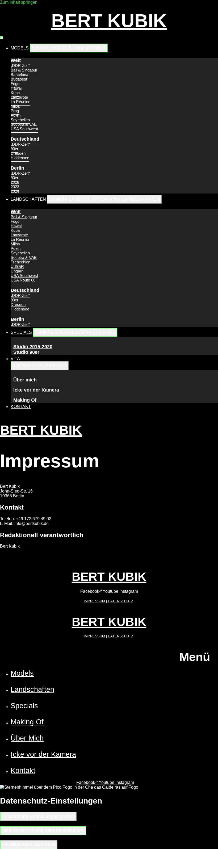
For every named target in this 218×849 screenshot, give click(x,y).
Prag (15, 110)
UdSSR (17, 266)
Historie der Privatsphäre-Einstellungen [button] (43, 830)
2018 (15, 182)
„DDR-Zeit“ (20, 65)
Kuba (15, 92)
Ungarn (17, 271)
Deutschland (25, 139)
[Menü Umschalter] (1, 37)
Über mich (25, 380)
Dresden (18, 153)
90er (14, 148)
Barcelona (19, 74)
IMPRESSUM (94, 601)
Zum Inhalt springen (18, 2)
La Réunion (20, 101)
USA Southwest (24, 129)
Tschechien (20, 262)
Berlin (17, 168)
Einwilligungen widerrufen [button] (29, 844)
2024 (15, 191)
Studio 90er (26, 352)
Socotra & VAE (24, 124)
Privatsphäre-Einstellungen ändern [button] (38, 816)
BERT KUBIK (109, 20)
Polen (15, 115)
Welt (16, 60)
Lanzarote (19, 97)
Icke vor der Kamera (36, 390)
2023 (15, 186)
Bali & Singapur (24, 70)
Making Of (24, 400)
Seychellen (20, 119)
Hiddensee (20, 157)
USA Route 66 (23, 280)
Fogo (15, 83)
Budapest (19, 79)
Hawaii (16, 88)
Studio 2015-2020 (32, 346)
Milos (15, 106)
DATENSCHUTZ (120, 601)
